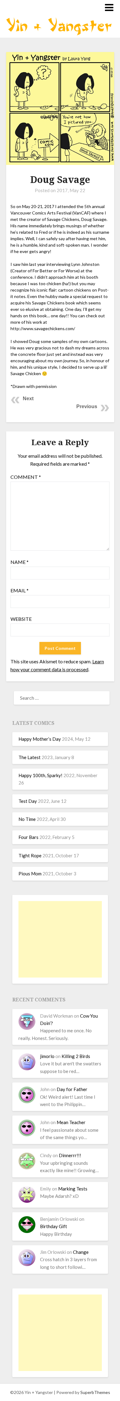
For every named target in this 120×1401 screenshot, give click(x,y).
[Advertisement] (60, 939)
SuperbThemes (95, 1392)
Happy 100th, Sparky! (40, 775)
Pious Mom (30, 873)
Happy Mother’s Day (39, 739)
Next (28, 398)
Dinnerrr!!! (70, 1155)
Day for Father (72, 1089)
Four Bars (28, 837)
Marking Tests (72, 1188)
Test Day (27, 801)
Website (21, 619)
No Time (27, 819)
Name (19, 562)
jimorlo (47, 1056)
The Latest (29, 757)
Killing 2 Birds (76, 1056)
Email (19, 590)
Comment (25, 477)
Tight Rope (30, 855)
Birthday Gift (53, 1226)
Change (81, 1252)
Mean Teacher (71, 1122)
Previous (86, 406)
